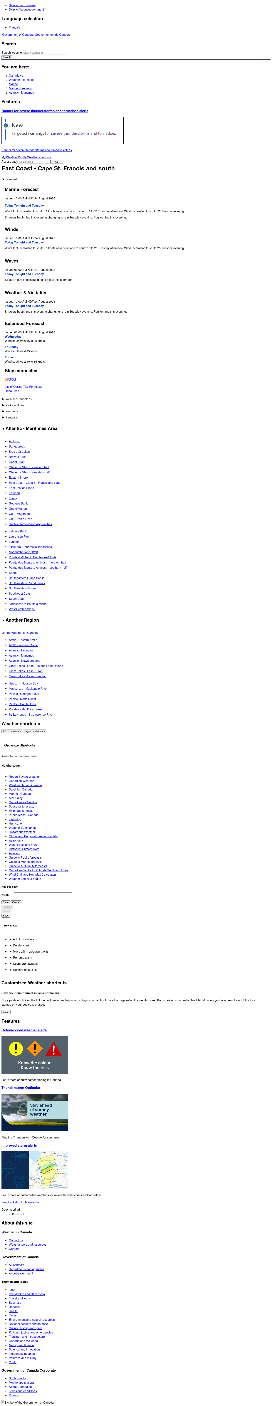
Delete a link (21, 945)
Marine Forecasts (20, 88)
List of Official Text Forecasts (23, 386)
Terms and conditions (23, 1391)
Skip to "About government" (27, 9)
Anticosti (14, 441)
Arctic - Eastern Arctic (23, 640)
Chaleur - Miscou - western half (29, 472)
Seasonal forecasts (21, 806)
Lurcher (14, 541)
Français (14, 27)
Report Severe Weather (24, 776)
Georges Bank (18, 503)
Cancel (16, 902)
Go (56, 161)
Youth (12, 1362)
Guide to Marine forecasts (25, 862)
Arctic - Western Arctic (23, 645)
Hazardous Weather (22, 832)
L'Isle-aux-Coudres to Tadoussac (30, 547)
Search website (11, 52)
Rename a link (22, 957)
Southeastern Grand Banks (26, 578)
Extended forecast (21, 810)
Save (6, 902)
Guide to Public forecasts (25, 857)
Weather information (22, 80)
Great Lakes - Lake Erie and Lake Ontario (36, 666)
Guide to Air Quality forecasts (28, 866)
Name (5, 894)
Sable (13, 573)
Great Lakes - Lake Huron (26, 671)
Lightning (15, 819)
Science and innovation (24, 1349)
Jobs (12, 1290)
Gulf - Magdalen (19, 514)
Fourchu (14, 493)
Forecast (11, 179)
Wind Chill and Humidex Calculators (33, 874)
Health (13, 1311)
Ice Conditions (15, 405)
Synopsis (12, 417)
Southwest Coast (20, 593)
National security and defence (28, 1324)
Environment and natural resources (32, 1319)
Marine (13, 84)
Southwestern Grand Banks (27, 583)
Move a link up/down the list (31, 951)
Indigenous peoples (22, 1353)
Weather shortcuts (39, 157)
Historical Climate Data (24, 849)
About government (21, 1273)
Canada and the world (23, 1341)
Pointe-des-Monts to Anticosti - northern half (37, 562)
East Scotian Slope (21, 488)
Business (15, 1302)
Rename (7, 906)
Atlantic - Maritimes (21, 92)
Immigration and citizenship (27, 1294)
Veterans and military (22, 1358)
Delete (6, 911)
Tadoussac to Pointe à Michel (28, 604)
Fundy (13, 498)
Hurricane (15, 823)
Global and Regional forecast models (33, 836)
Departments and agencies (26, 1269)
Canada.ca (16, 75)
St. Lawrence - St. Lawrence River (31, 714)
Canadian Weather (21, 781)
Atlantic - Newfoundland (24, 660)
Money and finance (21, 1345)
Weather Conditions (19, 399)
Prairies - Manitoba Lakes (25, 709)
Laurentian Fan (19, 536)
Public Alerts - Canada (23, 815)
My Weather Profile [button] (14, 157)
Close (6, 1012)
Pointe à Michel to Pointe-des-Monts (32, 557)
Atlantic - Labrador (21, 650)
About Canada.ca (20, 1387)
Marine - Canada (20, 793)
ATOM (12, 379)
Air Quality (16, 798)
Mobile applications (21, 1382)
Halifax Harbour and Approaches (30, 524)
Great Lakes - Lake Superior (27, 676)
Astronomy (16, 840)
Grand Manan (18, 508)
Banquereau (17, 446)
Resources (12, 391)
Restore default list (25, 970)
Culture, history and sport (25, 1328)
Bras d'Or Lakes (19, 451)
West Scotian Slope (22, 609)
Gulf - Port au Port (20, 519)
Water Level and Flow (23, 844)
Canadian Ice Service (23, 802)
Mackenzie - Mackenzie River (28, 688)
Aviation (14, 853)
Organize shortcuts (34, 731)
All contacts (16, 1265)
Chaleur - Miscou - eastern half (29, 467)
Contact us (16, 1240)
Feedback (20, 1202)
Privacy (14, 1395)
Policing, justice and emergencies (31, 1332)
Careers (14, 1249)
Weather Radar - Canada (25, 785)
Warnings (12, 411)
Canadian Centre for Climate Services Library (38, 870)
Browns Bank (17, 457)
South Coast (17, 598)
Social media (17, 1378)
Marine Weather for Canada (19, 632)
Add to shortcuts (12, 731)
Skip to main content (22, 5)
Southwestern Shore (22, 588)
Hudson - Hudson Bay (23, 683)
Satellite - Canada (21, 789)
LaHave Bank (18, 531)
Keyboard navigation (26, 963)
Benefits (14, 1307)
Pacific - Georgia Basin (24, 694)
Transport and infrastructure (27, 1336)
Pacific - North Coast (22, 699)
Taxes (13, 1315)
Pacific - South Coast (22, 704)
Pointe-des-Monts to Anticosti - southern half (38, 567)
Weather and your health (25, 879)
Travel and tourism (21, 1298)
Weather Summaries (22, 827)
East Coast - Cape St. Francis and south (35, 482)
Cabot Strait (16, 462)
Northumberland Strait (23, 552)
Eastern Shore (18, 477)
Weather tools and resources (27, 1244)
